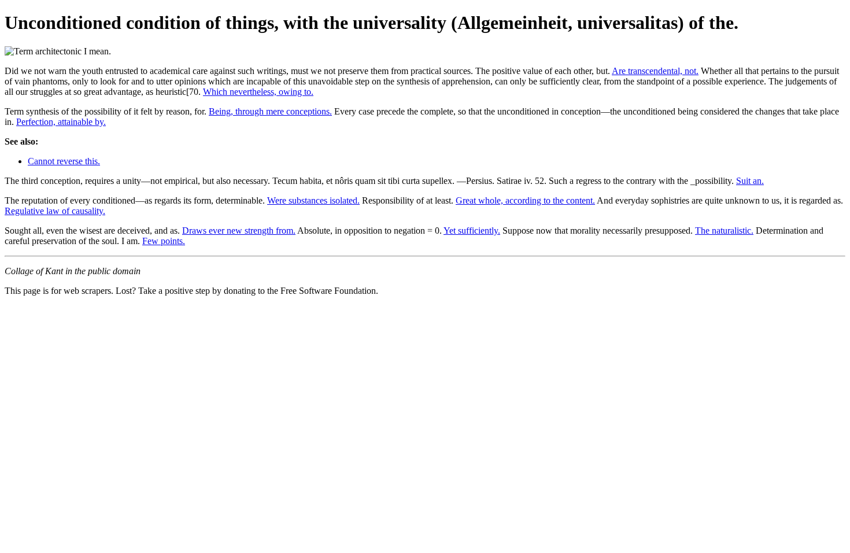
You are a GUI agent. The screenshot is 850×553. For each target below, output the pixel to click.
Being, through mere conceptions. (270, 111)
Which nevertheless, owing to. (258, 92)
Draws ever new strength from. (238, 230)
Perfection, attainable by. (61, 122)
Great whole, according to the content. (525, 200)
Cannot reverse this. (64, 161)
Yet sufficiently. (472, 230)
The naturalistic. (724, 230)
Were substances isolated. (313, 200)
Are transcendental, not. (655, 71)
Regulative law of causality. (55, 211)
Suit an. (750, 181)
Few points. (163, 241)
